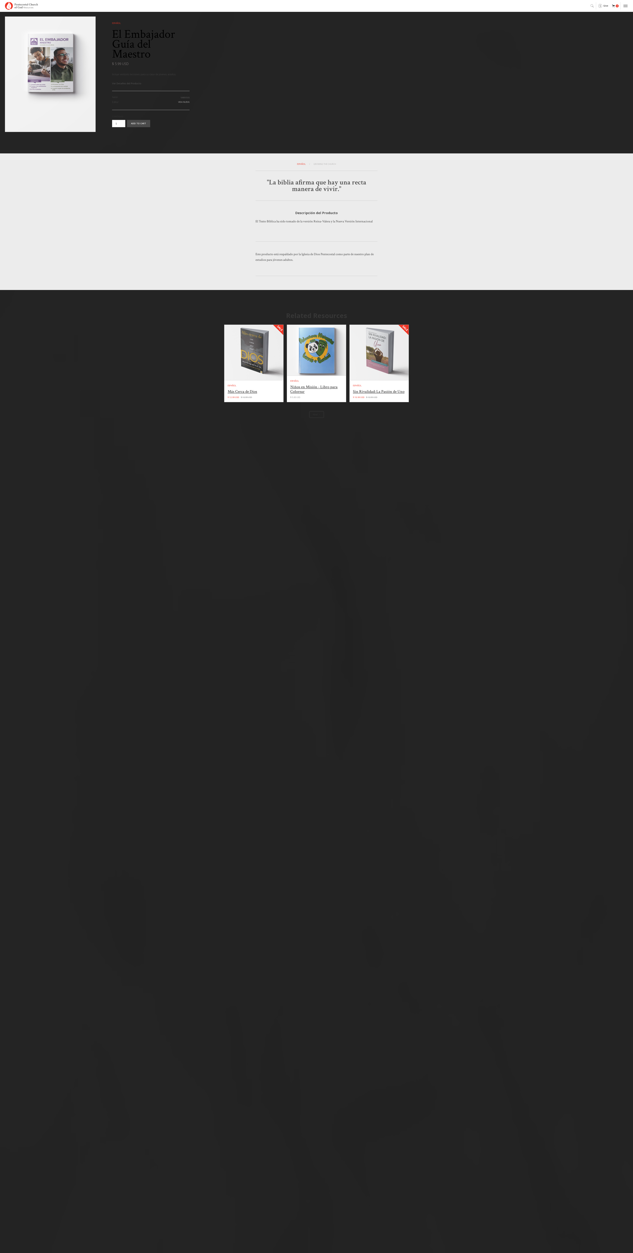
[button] (615, 6)
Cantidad (117, 116)
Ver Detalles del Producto (126, 83)
